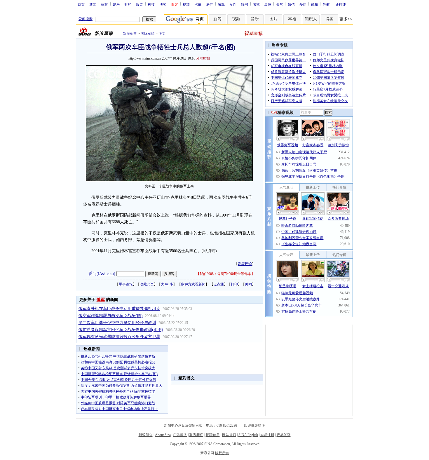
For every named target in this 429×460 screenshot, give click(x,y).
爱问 (302, 4)
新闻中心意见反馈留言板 (183, 426)
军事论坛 (126, 284)
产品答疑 (284, 435)
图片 (273, 19)
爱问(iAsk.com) (101, 273)
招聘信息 (213, 435)
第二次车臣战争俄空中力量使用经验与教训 (117, 322)
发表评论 (245, 264)
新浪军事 (130, 34)
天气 (279, 4)
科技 (151, 4)
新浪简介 (146, 435)
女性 (232, 4)
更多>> (345, 19)
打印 (234, 284)
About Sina (163, 435)
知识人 (311, 19)
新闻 (92, 4)
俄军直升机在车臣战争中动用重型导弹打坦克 (119, 308)
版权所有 (222, 453)
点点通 (218, 284)
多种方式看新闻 (193, 284)
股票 (139, 4)
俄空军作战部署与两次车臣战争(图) (111, 315)
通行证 (340, 4)
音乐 (255, 19)
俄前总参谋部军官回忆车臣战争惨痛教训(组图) (121, 329)
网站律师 (229, 435)
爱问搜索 (86, 19)
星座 (267, 4)
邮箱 (314, 4)
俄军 (101, 299)
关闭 (248, 284)
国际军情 (148, 34)
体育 (104, 4)
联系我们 (196, 435)
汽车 (197, 4)
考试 (256, 4)
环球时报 (203, 58)
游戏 (221, 4)
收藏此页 (147, 284)
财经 (127, 4)
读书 (244, 4)
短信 (291, 4)
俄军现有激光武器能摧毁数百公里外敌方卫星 (119, 336)
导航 (326, 4)
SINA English (248, 435)
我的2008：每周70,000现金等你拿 (225, 274)
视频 (186, 4)
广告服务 (180, 435)
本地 (292, 19)
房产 (209, 4)
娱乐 (116, 4)
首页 (81, 4)
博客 (162, 4)
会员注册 (267, 435)
